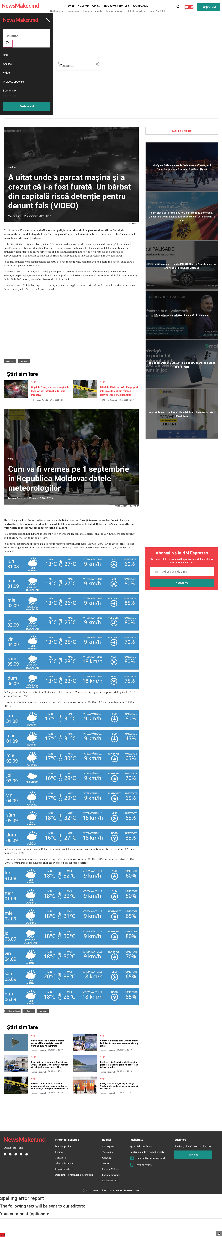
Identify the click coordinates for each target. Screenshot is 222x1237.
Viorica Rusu (14, 216)
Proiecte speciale (116, 6)
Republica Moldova (12, 1011)
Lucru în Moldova (114, 11)
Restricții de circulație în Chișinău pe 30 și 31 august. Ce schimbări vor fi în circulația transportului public (49, 1065)
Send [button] (2, 1235)
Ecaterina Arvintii (40, 400)
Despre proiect (64, 1146)
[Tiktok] (21, 1154)
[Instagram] (15, 1154)
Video (96, 6)
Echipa (59, 1151)
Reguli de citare (64, 1168)
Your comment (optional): (24, 1214)
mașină (24, 361)
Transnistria (73, 11)
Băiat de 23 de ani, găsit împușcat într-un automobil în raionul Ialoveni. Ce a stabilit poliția (119, 391)
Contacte (60, 1157)
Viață (33, 382)
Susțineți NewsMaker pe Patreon (74, 1174)
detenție (9, 361)
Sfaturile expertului (136, 11)
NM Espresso (57, 11)
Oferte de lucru (64, 1163)
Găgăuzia (87, 11)
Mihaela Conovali (109, 400)
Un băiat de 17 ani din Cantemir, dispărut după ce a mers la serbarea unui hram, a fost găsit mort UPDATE (49, 1086)
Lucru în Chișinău (181, 130)
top (28, 1011)
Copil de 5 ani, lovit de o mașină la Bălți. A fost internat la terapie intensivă (50, 391)
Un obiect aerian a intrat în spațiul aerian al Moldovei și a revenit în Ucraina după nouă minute (47, 1043)
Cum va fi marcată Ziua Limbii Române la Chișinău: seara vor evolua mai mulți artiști (119, 1043)
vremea (42, 1011)
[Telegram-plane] (26, 1154)
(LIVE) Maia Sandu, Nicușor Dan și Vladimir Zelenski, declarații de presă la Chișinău (119, 1086)
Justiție (99, 11)
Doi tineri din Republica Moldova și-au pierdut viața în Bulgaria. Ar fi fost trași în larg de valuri (119, 1065)
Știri (70, 6)
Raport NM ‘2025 (157, 11)
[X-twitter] (10, 1154)
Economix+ (140, 6)
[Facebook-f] (5, 1154)
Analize (83, 6)
